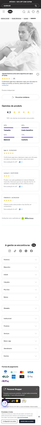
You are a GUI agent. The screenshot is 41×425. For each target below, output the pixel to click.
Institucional (7, 318)
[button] (24, 11)
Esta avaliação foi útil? (10, 162)
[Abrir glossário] (23, 308)
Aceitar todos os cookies (27, 421)
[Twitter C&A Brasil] (26, 251)
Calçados (7, 282)
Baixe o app (7, 341)
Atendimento (8, 348)
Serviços (6, 333)
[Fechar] (39, 416)
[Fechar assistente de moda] (37, 389)
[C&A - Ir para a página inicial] (10, 12)
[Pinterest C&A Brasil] (20, 251)
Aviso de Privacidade (22, 417)
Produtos (6, 326)
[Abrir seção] (24, 259)
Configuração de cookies (9, 421)
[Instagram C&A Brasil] (9, 251)
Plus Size (6, 289)
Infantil (6, 274)
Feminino (7, 259)
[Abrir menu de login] (28, 11)
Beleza (6, 297)
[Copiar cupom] (36, 5)
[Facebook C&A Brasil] (31, 251)
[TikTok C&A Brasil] (15, 251)
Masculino (7, 267)
